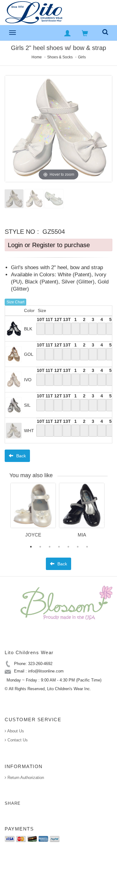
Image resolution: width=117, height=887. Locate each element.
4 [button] (59, 547)
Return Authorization (25, 777)
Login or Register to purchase (49, 245)
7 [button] (87, 547)
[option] (33, 512)
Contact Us (17, 740)
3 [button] (49, 547)
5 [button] (68, 547)
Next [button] (112, 514)
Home (37, 57)
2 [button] (40, 547)
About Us (15, 731)
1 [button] (31, 547)
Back (20, 455)
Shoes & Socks (60, 57)
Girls (82, 57)
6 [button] (78, 547)
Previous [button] (5, 514)
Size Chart (15, 302)
